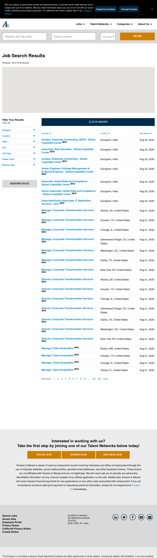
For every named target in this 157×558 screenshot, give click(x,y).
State (4, 141)
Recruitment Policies (19, 184)
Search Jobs (9, 515)
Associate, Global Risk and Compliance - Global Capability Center (65, 182)
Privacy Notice (10, 525)
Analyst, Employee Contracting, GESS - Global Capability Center (68, 141)
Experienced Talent (78, 455)
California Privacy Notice (16, 528)
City (4, 147)
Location (104, 133)
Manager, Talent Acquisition (58, 348)
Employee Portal (11, 522)
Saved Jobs (9, 519)
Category (6, 130)
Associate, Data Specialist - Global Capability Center (68, 150)
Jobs (79, 24)
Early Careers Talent (112, 455)
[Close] (152, 9)
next (105, 378)
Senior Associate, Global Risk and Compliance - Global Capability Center (69, 192)
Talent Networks (99, 24)
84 (94, 378)
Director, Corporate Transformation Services (67, 279)
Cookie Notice (10, 532)
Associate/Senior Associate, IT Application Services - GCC (66, 202)
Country (6, 135)
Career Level (8, 159)
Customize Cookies (105, 8)
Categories (123, 24)
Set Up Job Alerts (99, 122)
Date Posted (145, 133)
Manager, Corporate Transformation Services (68, 210)
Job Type (6, 153)
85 (99, 378)
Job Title (46, 133)
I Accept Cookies (129, 8)
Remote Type (8, 165)
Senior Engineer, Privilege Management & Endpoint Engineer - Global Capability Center (68, 170)
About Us (143, 24)
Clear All (6, 122)
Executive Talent (44, 455)
